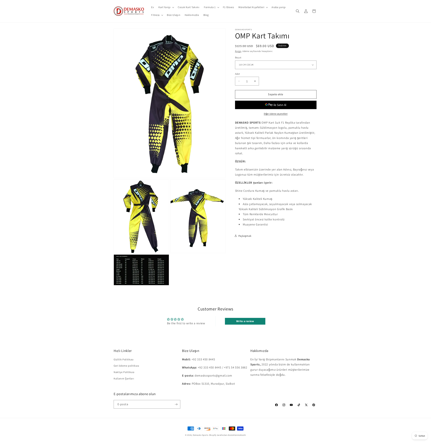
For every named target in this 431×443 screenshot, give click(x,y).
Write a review (245, 321)
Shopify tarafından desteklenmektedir (227, 435)
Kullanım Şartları (124, 378)
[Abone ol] (176, 404)
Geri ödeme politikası (126, 365)
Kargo (238, 51)
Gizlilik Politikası (124, 359)
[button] (166, 7)
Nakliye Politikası (124, 372)
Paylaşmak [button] (245, 235)
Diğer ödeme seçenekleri (276, 113)
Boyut (238, 57)
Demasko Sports (200, 435)
